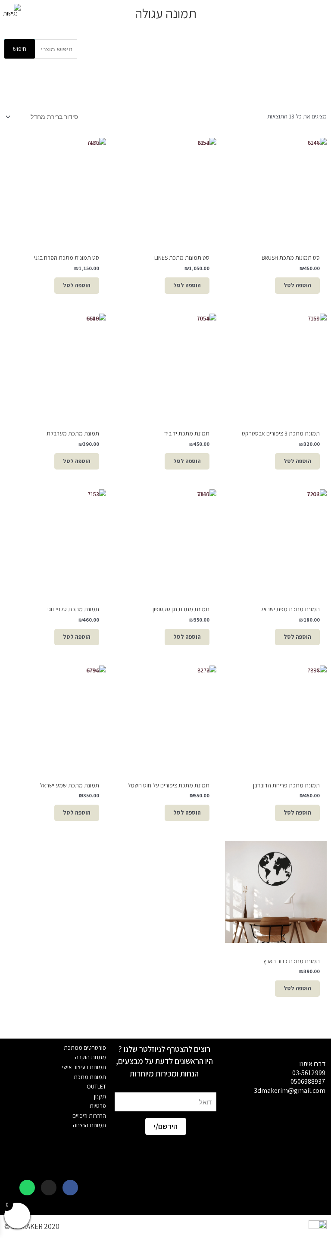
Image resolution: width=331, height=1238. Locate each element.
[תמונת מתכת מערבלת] (55, 364)
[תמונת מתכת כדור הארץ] (276, 892)
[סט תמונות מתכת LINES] (165, 189)
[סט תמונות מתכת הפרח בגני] (55, 189)
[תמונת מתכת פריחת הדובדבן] (276, 716)
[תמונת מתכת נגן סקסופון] (165, 540)
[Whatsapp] (27, 1187)
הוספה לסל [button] (187, 285)
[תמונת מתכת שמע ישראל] (55, 716)
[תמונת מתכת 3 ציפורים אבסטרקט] (276, 364)
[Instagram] (48, 1187)
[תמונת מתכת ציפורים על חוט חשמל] (165, 716)
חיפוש (19, 49)
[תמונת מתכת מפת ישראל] (276, 540)
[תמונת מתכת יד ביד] (165, 364)
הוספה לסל (297, 285)
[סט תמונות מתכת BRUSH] (276, 189)
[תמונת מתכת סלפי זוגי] (55, 540)
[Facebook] (70, 1187)
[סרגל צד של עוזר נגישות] (10, 10)
